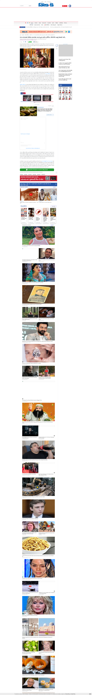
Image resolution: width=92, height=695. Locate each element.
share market (34, 174)
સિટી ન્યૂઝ (31, 24)
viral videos (21, 174)
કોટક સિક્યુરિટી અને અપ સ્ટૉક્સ (47, 161)
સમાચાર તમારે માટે (37, 24)
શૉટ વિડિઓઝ (47, 24)
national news (43, 174)
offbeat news (38, 174)
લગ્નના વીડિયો (47, 73)
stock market (29, 174)
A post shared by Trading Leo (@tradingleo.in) (33, 148)
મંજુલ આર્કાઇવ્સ (59, 24)
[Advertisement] (46, 14)
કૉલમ (42, 24)
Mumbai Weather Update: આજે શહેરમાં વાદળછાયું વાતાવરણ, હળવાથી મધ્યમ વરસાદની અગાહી (65, 75)
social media (25, 174)
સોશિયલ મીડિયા (22, 84)
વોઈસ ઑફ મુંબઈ (53, 24)
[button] (52, 98)
